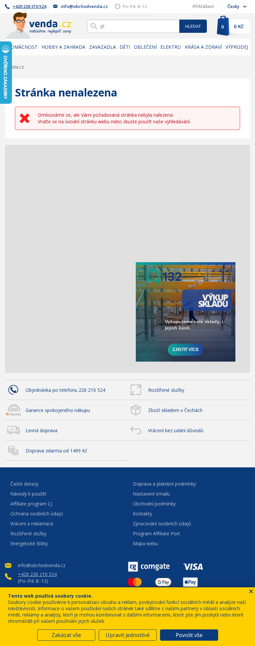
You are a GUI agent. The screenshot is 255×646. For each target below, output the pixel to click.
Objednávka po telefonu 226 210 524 (65, 390)
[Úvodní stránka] (38, 25)
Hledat (193, 26)
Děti (125, 47)
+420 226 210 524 (29, 6)
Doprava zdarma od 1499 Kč (56, 450)
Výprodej (236, 47)
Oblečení (145, 47)
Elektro (170, 47)
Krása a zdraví (203, 47)
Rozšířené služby (166, 390)
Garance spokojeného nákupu (58, 410)
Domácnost (22, 47)
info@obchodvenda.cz (84, 6)
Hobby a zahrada (63, 47)
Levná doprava (41, 430)
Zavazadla (102, 47)
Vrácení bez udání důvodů (176, 430)
